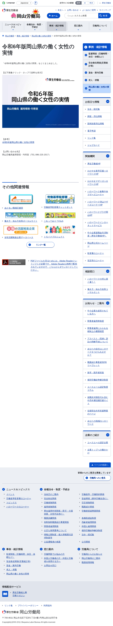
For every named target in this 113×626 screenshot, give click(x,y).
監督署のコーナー (95, 253)
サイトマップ (105, 10)
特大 (91, 3)
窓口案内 (48, 549)
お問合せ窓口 (50, 565)
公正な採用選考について (55, 530)
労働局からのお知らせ (92, 554)
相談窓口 (90, 271)
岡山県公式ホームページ (97, 244)
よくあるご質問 (89, 10)
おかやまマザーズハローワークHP (97, 182)
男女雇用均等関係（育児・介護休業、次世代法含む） (58, 512)
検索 (105, 15)
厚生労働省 (106, 3)
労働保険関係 (50, 502)
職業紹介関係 (88, 507)
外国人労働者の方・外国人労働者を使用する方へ (58, 560)
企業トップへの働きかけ (97, 451)
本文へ (60, 10)
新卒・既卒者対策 (95, 372)
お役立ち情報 (92, 102)
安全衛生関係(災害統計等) (98, 64)
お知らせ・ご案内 (94, 303)
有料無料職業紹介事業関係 (56, 522)
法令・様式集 (93, 109)
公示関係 (86, 542)
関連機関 (90, 156)
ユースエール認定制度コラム (97, 388)
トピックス (11, 502)
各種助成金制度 (89, 518)
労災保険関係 (88, 502)
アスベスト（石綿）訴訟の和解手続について (97, 340)
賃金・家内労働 (96, 72)
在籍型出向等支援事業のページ (97, 412)
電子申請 (91, 131)
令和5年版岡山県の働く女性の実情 (18, 142)
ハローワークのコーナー (17, 507)
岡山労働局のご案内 (91, 558)
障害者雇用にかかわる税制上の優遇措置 (97, 330)
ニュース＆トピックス (18, 489)
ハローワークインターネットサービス (97, 224)
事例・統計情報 (97, 47)
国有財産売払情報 (95, 123)
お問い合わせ (73, 10)
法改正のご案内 (51, 494)
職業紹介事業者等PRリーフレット (97, 364)
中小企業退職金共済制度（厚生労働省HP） (97, 234)
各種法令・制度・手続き (57, 489)
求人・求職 (94, 80)
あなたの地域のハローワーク (97, 422)
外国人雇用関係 (89, 526)
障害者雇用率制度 (95, 321)
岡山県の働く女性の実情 (99, 88)
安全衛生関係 (50, 498)
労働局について (90, 549)
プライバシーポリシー (28, 605)
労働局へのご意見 (97, 478)
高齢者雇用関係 (89, 522)
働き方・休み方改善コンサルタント (97, 290)
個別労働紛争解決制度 (97, 380)
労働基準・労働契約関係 (93, 494)
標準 (78, 3)
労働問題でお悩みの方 (54, 554)
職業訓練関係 (50, 518)
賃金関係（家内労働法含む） (95, 498)
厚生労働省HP (93, 163)
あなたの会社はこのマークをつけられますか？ (97, 352)
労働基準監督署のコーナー (18, 498)
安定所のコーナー (95, 260)
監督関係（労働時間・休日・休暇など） (99, 55)
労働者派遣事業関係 (91, 511)
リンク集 (91, 138)
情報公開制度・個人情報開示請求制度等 (58, 536)
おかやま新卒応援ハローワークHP (97, 172)
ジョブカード (93, 145)
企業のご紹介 (92, 435)
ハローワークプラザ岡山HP (97, 213)
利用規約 (48, 605)
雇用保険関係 (50, 507)
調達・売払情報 (94, 116)
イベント (10, 494)
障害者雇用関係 (51, 526)
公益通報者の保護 (52, 542)
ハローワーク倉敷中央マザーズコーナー (97, 193)
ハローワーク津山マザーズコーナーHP (97, 203)
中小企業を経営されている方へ (97, 312)
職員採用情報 (88, 562)
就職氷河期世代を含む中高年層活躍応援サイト (97, 400)
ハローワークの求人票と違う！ (97, 280)
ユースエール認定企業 (97, 442)
